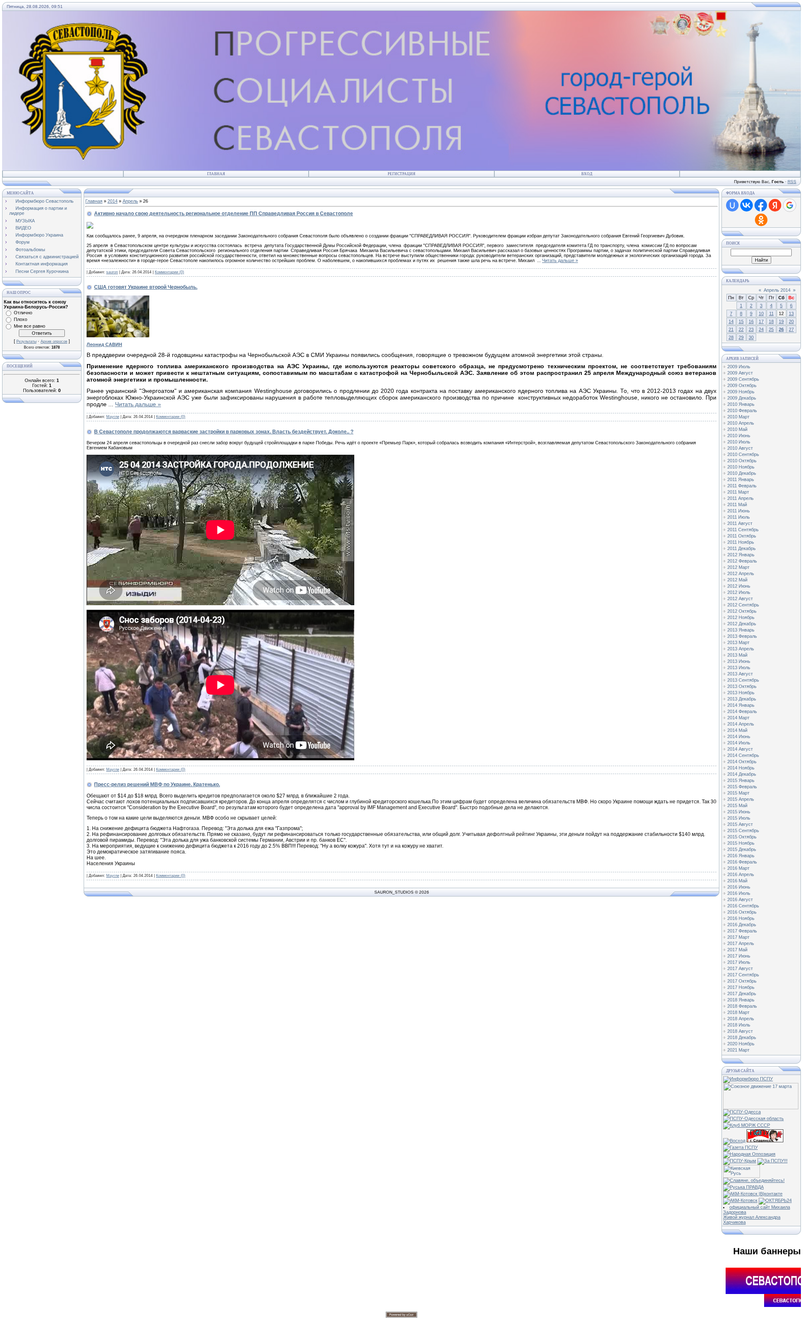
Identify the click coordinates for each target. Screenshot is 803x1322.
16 (751, 321)
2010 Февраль (742, 410)
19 (781, 321)
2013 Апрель (740, 648)
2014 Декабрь (741, 774)
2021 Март (738, 1049)
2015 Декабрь (741, 849)
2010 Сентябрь (743, 454)
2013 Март (738, 642)
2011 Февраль (742, 485)
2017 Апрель (740, 943)
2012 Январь (740, 554)
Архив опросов (54, 341)
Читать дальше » (560, 260)
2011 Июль (738, 517)
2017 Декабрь (741, 993)
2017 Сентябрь (743, 974)
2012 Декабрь (741, 623)
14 (731, 321)
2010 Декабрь (741, 473)
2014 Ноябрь (740, 767)
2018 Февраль (742, 1006)
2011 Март (738, 491)
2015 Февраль (742, 786)
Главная (216, 174)
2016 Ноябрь (740, 918)
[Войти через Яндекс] (775, 205)
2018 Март (738, 1012)
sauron (112, 272)
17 (761, 321)
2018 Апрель (740, 1018)
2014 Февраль (742, 711)
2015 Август (740, 824)
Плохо (20, 319)
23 (751, 329)
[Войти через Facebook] (760, 205)
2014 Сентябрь (743, 755)
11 (771, 313)
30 (751, 337)
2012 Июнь (738, 585)
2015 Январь (740, 780)
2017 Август (740, 968)
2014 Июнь (738, 736)
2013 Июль (738, 667)
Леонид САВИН (104, 344)
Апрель (130, 201)
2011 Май (737, 504)
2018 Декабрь (741, 1037)
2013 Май (737, 654)
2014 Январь (740, 705)
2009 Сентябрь (743, 379)
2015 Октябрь (742, 836)
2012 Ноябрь (740, 617)
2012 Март (738, 567)
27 (791, 329)
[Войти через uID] (732, 205)
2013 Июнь (738, 661)
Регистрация (401, 174)
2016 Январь (740, 855)
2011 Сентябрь (743, 529)
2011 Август (739, 523)
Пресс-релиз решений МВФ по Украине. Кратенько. (157, 784)
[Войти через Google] (789, 205)
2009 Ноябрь (740, 391)
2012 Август (740, 598)
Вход (586, 174)
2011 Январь (740, 479)
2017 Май (737, 949)
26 (781, 329)
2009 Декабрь (741, 397)
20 (791, 321)
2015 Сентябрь (743, 830)
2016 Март (738, 868)
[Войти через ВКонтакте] (746, 205)
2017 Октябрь (742, 980)
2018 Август (740, 1031)
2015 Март (738, 792)
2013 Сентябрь (743, 680)
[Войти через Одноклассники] (761, 220)
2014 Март (738, 717)
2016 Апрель (740, 874)
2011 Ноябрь (740, 542)
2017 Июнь (738, 955)
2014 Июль (738, 742)
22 (741, 329)
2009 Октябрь (742, 385)
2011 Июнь (738, 510)
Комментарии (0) (169, 272)
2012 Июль (738, 592)
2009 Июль (738, 366)
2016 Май (737, 880)
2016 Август (740, 899)
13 (791, 313)
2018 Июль (738, 1024)
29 (741, 337)
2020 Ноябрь (740, 1043)
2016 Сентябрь (743, 905)
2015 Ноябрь (740, 843)
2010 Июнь (738, 435)
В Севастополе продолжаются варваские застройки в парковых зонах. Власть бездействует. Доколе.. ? (223, 432)
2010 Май (737, 429)
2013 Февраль (742, 636)
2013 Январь (740, 629)
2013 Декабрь (741, 698)
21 (731, 329)
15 (741, 321)
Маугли (112, 417)
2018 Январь (740, 999)
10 (761, 313)
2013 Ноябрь (740, 692)
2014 (112, 201)
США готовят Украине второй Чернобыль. (145, 287)
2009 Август (740, 372)
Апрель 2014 (777, 290)
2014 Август (740, 748)
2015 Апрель (740, 799)
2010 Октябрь (742, 460)
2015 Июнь (738, 811)
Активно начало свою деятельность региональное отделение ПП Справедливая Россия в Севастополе (223, 214)
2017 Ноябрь (740, 987)
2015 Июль (738, 817)
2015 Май (737, 805)
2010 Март (738, 416)
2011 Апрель (740, 498)
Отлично (23, 312)
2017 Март (738, 937)
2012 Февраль (742, 560)
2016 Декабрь (741, 924)
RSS (792, 181)
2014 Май (737, 730)
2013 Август (740, 673)
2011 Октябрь (741, 535)
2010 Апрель (740, 422)
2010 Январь (740, 404)
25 (771, 329)
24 (761, 329)
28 (731, 337)
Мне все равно (29, 326)
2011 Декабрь (741, 548)
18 (771, 321)
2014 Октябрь (742, 761)
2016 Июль (738, 893)
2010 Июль (738, 441)
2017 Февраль (742, 930)
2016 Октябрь (742, 911)
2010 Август (740, 448)
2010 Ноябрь (740, 466)
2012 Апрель (740, 573)
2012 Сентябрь (743, 604)
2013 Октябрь (742, 686)
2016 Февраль (742, 861)
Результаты (26, 341)
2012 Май (737, 579)
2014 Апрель (740, 723)
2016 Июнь (738, 886)
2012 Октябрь (742, 611)
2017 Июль (738, 962)
